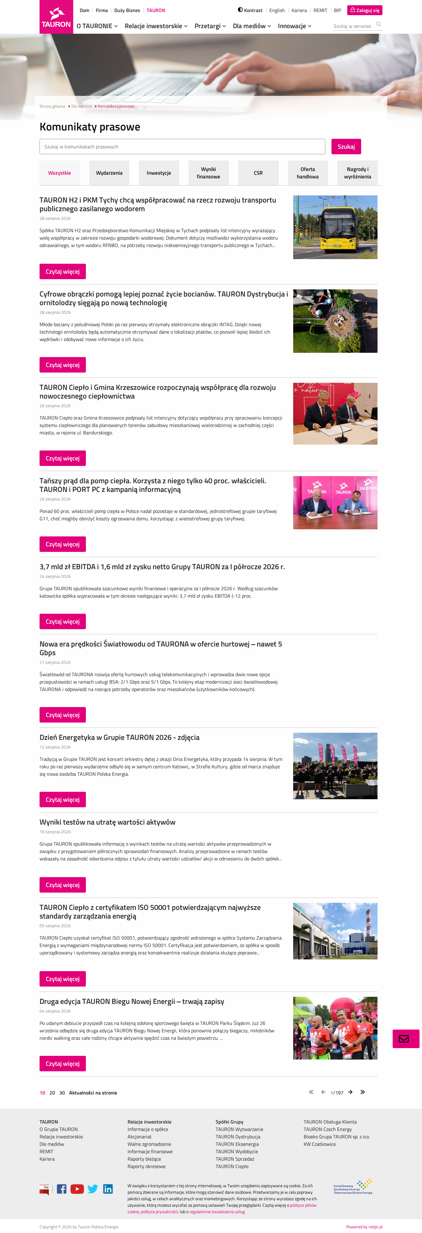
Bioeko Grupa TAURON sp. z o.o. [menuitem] (337, 1136)
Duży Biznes (127, 10)
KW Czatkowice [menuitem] (320, 1144)
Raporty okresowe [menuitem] (147, 1166)
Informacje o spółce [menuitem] (148, 1129)
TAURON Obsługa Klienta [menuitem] (330, 1121)
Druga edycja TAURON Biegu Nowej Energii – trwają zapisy (132, 1001)
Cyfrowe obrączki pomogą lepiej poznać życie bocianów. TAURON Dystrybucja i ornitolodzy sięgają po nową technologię (164, 298)
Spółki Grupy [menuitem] (229, 1121)
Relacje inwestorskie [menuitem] (61, 1136)
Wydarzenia (109, 173)
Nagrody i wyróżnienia (357, 173)
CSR (258, 173)
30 (62, 1092)
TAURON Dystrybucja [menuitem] (238, 1136)
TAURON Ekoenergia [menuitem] (237, 1144)
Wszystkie (59, 173)
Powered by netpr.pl (364, 1226)
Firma (102, 10)
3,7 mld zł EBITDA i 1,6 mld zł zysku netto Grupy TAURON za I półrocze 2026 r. (162, 566)
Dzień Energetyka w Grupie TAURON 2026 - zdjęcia (120, 737)
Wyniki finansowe (208, 173)
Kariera (299, 10)
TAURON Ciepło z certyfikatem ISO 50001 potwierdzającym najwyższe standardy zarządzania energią (150, 911)
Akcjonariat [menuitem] (140, 1136)
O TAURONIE (95, 26)
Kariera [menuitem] (47, 1159)
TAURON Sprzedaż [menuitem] (235, 1159)
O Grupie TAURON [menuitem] (59, 1129)
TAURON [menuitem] (49, 1121)
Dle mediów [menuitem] (52, 1144)
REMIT (320, 10)
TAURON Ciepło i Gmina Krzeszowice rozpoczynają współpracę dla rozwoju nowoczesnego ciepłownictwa (158, 391)
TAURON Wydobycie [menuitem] (237, 1151)
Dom (84, 10)
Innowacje (293, 26)
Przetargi (208, 26)
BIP (337, 10)
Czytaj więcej (63, 271)
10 (43, 1092)
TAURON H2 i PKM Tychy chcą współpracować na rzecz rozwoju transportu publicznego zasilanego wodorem (158, 204)
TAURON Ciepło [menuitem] (232, 1166)
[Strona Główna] (56, 17)
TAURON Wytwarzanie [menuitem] (239, 1129)
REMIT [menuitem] (46, 1151)
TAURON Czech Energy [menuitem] (328, 1129)
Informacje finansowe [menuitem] (150, 1151)
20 (52, 1092)
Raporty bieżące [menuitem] (144, 1159)
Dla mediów (250, 26)
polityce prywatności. (160, 1211)
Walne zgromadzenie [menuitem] (149, 1144)
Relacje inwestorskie (154, 26)
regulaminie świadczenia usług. (217, 1211)
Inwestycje (159, 173)
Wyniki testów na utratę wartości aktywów (107, 821)
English (277, 10)
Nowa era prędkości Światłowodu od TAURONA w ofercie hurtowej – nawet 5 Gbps (161, 648)
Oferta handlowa (308, 173)
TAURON (156, 10)
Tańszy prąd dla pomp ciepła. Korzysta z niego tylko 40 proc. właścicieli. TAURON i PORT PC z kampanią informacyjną (153, 485)
